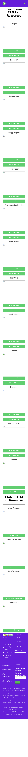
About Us (19, 650)
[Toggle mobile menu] (25, 3)
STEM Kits (6, 665)
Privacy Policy (7, 681)
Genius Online (7, 670)
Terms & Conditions (6, 675)
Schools (18, 642)
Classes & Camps (19, 636)
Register (18, 646)
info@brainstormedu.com (9, 652)
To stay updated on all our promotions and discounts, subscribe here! (20, 672)
